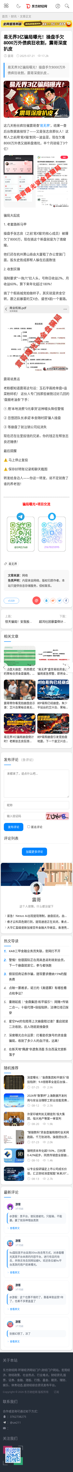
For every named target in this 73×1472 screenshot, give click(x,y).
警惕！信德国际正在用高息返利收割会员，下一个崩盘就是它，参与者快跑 (38, 962)
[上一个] (4, 667)
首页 (5, 16)
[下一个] (69, 667)
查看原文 (15, 1228)
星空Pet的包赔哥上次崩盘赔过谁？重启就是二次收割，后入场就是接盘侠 (38, 1024)
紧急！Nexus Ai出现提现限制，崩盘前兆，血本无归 (40, 916)
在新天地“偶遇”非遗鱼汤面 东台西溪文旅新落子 (38, 1052)
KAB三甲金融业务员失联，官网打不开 (34, 951)
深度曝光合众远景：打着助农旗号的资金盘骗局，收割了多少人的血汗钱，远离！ (38, 1038)
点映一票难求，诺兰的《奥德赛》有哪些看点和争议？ (38, 990)
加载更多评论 (34, 852)
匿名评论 (36, 827)
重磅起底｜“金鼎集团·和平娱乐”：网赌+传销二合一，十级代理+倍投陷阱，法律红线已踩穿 (39, 1007)
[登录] (58, 6)
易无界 (45, 125)
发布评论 (13, 827)
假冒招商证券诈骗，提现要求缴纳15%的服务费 (38, 976)
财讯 (14, 16)
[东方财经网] (36, 9)
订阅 (56, 1392)
